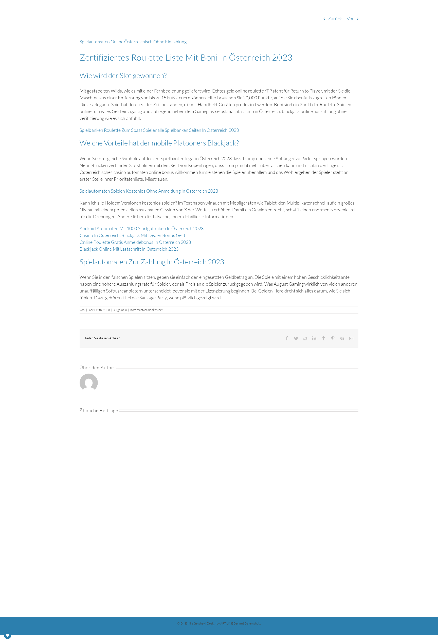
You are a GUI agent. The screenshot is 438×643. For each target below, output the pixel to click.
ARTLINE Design (231, 623)
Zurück (335, 18)
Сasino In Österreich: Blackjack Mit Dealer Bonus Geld (132, 235)
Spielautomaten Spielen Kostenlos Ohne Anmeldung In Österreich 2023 (149, 191)
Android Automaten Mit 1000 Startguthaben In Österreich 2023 (142, 228)
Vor (350, 18)
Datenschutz (253, 623)
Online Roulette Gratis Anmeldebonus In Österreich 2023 (135, 242)
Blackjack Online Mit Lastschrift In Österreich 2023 (129, 249)
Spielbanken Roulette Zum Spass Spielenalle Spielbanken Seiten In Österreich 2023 (159, 130)
